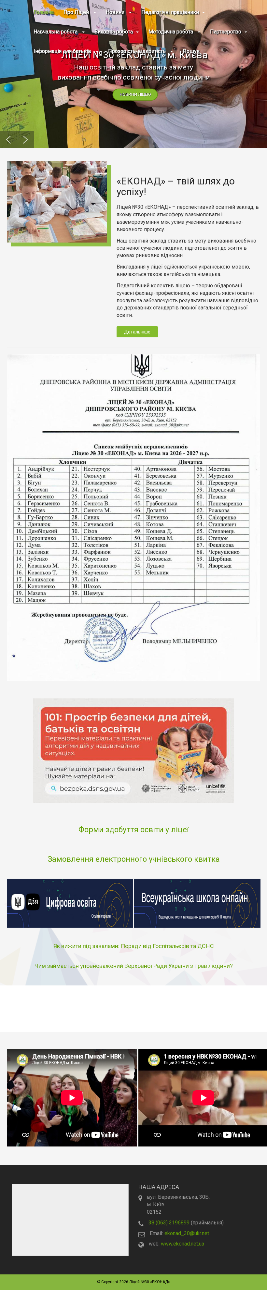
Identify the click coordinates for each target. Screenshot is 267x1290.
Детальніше (137, 331)
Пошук (191, 51)
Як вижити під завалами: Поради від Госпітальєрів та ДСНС (133, 946)
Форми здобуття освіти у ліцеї (133, 829)
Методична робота (171, 32)
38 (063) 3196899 (169, 1223)
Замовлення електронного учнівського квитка (134, 859)
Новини (116, 12)
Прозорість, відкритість (137, 51)
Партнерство (225, 32)
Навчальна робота (56, 32)
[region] (133, 74)
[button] (133, 74)
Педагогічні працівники (170, 12)
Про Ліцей (76, 12)
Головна (44, 12)
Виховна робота (113, 32)
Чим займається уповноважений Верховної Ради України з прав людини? (134, 965)
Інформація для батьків (63, 51)
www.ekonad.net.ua (182, 1244)
